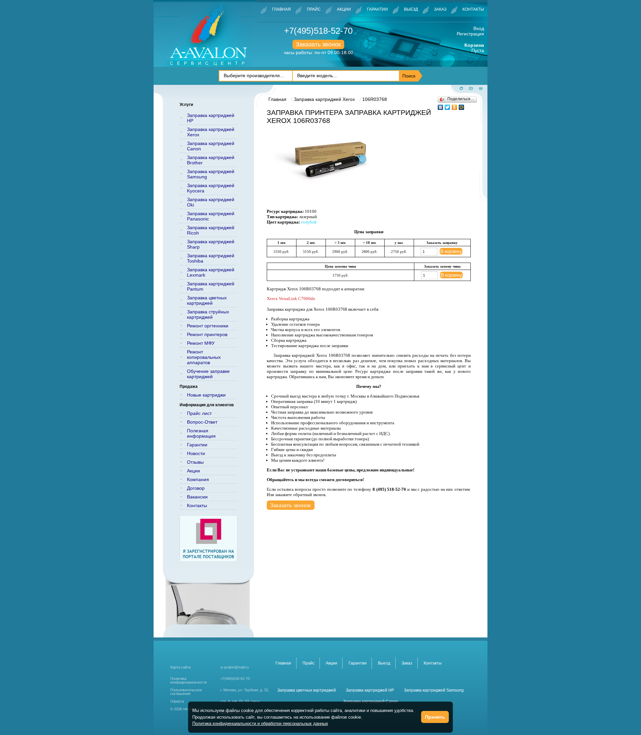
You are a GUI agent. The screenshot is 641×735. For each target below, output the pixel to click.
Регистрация (470, 33)
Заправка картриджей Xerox (210, 132)
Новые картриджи (206, 395)
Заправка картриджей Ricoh (210, 230)
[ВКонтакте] (440, 105)
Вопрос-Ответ (202, 422)
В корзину (451, 251)
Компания (198, 479)
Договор (196, 488)
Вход (478, 28)
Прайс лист (199, 413)
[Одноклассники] (454, 105)
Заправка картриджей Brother (210, 160)
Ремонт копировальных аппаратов (204, 357)
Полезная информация (201, 433)
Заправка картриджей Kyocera (210, 188)
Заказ (440, 9)
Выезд (411, 9)
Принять (435, 717)
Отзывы (195, 462)
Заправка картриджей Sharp (210, 244)
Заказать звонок (318, 44)
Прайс (314, 9)
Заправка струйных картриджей (208, 314)
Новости (196, 453)
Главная (281, 9)
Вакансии (197, 496)
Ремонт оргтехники (207, 325)
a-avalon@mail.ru (234, 667)
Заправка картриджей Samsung (210, 174)
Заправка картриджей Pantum (210, 286)
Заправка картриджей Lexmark (210, 272)
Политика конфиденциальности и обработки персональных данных (260, 723)
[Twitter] (447, 105)
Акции (344, 9)
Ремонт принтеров (207, 334)
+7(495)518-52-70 (318, 31)
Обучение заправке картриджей (208, 374)
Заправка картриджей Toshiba (210, 258)
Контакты (473, 9)
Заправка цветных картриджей (207, 300)
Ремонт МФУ (201, 343)
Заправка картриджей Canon (210, 146)
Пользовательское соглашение (186, 692)
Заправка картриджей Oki (210, 202)
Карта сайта (180, 667)
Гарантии (377, 9)
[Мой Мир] (461, 105)
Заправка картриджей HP (210, 118)
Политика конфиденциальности (188, 680)
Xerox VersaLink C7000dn (291, 298)
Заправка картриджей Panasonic (210, 216)
